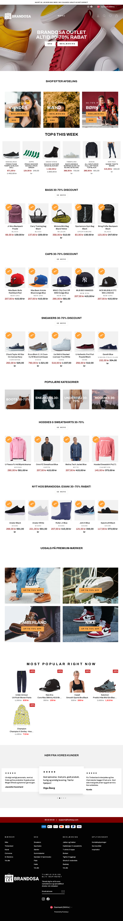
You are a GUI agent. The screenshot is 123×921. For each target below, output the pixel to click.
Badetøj (66, 864)
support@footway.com (68, 820)
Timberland (9, 846)
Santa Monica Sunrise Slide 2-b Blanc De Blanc (71, 165)
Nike (6, 842)
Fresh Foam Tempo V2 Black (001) (11, 165)
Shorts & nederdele (70, 860)
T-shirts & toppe (69, 850)
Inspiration (96, 850)
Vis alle (7, 860)
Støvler (36, 850)
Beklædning (67, 44)
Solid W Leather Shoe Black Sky (51, 165)
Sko (50, 44)
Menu (61, 16)
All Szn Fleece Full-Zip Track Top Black (91, 165)
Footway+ (65, 912)
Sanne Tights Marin (112, 165)
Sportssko (37, 846)
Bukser (65, 853)
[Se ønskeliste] (110, 16)
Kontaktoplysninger (99, 842)
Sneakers (37, 842)
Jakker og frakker (69, 842)
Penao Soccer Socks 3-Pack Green (31, 165)
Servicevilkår (96, 846)
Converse (8, 853)
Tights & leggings (69, 857)
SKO (14, 120)
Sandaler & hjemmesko (42, 857)
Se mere (61, 195)
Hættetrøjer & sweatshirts (72, 846)
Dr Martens (9, 857)
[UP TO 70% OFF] (32, 586)
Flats (35, 860)
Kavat (7, 850)
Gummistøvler (39, 853)
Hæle (36, 864)
